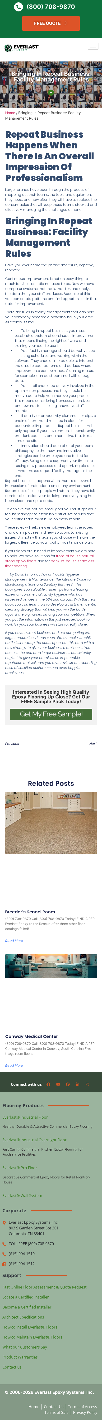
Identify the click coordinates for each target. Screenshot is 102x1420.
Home (10, 113)
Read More (14, 940)
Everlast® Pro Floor (19, 1167)
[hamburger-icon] (93, 46)
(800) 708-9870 (51, 6)
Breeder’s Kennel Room (30, 912)
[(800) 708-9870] (18, 6)
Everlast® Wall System (22, 1195)
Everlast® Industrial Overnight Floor (34, 1139)
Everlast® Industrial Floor (25, 1117)
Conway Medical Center (31, 1036)
